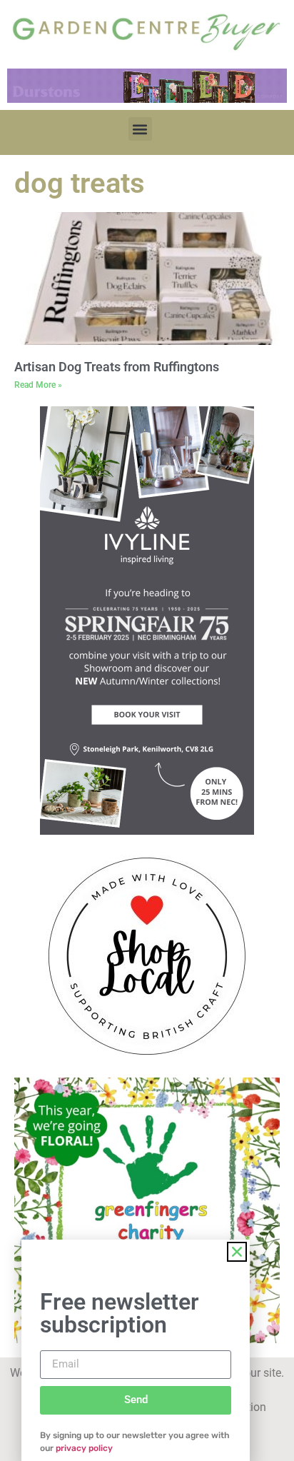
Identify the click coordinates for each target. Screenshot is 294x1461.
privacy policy (84, 1448)
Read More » (38, 385)
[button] (140, 129)
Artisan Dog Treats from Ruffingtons (116, 366)
